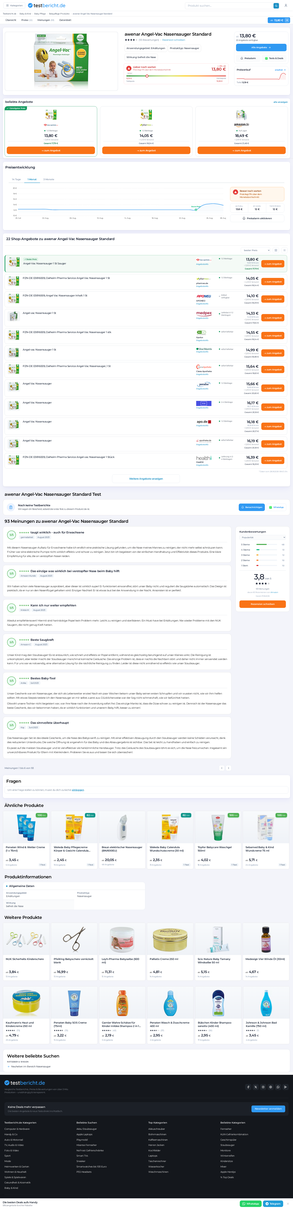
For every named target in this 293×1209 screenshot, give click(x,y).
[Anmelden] (285, 5)
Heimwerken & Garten (16, 1166)
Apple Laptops (84, 1134)
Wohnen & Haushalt (15, 1171)
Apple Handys (228, 1171)
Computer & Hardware (17, 1128)
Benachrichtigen (253, 507)
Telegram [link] (275, 1203)
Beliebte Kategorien (232, 1122)
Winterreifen (227, 1155)
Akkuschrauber (156, 1128)
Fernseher (226, 1128)
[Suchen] (276, 5)
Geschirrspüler (228, 1139)
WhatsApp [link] (253, 1203)
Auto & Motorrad (13, 1139)
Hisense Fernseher (86, 1145)
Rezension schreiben (263, 604)
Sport (7, 1155)
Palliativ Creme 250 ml (164, 959)
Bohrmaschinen (157, 1134)
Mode (7, 1161)
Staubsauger (227, 1145)
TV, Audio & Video (14, 1145)
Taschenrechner (157, 1161)
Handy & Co (10, 1134)
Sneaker (80, 1161)
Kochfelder (154, 1150)
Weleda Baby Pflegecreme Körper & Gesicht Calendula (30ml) (71, 851)
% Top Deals (227, 1177)
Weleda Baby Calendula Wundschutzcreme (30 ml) (167, 849)
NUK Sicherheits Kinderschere (25, 959)
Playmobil (82, 1139)
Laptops (152, 1155)
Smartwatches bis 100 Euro (91, 1166)
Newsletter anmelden (268, 1108)
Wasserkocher (156, 1166)
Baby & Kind (25, 13)
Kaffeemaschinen (158, 1139)
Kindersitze (226, 1161)
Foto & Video (11, 1150)
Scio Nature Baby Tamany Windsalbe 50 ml (214, 960)
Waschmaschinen (158, 1171)
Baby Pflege (40, 13)
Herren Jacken (156, 1145)
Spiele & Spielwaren (15, 1177)
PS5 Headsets (84, 1171)
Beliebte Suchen (86, 1122)
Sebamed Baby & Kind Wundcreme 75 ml (260, 849)
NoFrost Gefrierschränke (90, 1150)
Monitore (225, 1150)
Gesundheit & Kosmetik (17, 1182)
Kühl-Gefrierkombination (234, 1134)
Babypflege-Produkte (59, 13)
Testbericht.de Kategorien (20, 1122)
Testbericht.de (9, 13)
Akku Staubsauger (86, 1128)
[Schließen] (288, 1203)
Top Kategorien (157, 1122)
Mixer (223, 1166)
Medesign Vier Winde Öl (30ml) (265, 959)
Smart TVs (82, 1155)
